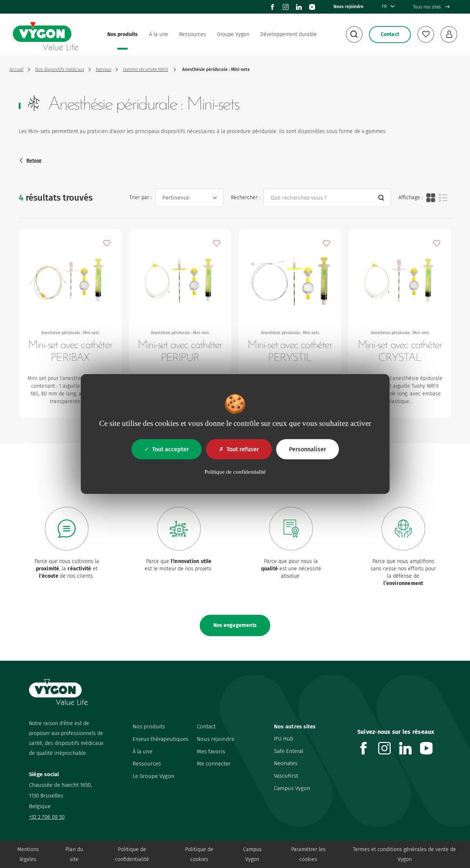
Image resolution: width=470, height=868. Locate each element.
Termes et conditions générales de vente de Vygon (404, 854)
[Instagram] (286, 7)
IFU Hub (283, 738)
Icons (430, 197)
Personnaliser (307, 449)
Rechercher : (245, 197)
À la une (158, 34)
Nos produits (122, 34)
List (443, 197)
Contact (206, 726)
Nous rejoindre (348, 6)
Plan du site (74, 854)
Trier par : (140, 197)
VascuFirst (286, 775)
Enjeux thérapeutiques (160, 739)
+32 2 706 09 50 (47, 817)
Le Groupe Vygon (153, 776)
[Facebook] (272, 7)
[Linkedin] (299, 7)
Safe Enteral (288, 751)
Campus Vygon (292, 788)
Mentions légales (28, 854)
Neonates (285, 763)
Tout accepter (170, 449)
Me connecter (214, 763)
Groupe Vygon (233, 34)
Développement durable (288, 34)
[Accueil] (45, 34)
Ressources (192, 34)
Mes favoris (211, 751)
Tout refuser (243, 449)
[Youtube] (312, 7)
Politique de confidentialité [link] (235, 472)
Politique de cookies (199, 854)
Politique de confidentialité (132, 854)
